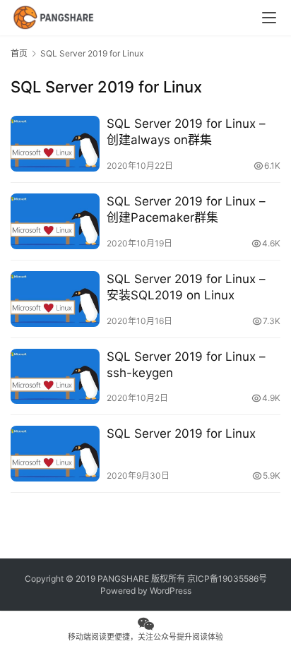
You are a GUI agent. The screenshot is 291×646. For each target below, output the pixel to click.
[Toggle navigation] (269, 17)
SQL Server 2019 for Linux (181, 433)
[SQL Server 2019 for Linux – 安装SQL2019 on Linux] (55, 299)
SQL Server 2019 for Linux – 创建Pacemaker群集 (186, 209)
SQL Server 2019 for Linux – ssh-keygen (186, 364)
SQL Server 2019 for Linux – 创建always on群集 (186, 131)
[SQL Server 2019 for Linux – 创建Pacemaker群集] (55, 221)
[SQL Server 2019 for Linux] (55, 453)
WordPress (170, 590)
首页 (19, 53)
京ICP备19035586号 (227, 578)
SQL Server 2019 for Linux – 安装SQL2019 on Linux (186, 287)
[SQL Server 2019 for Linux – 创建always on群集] (55, 144)
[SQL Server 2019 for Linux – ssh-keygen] (55, 377)
